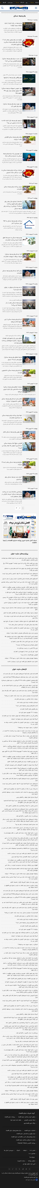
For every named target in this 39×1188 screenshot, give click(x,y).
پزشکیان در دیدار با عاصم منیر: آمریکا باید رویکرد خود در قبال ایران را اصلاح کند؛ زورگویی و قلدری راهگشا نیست (20, 774)
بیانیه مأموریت (21, 1161)
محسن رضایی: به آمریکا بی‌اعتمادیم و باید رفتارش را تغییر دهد (22, 806)
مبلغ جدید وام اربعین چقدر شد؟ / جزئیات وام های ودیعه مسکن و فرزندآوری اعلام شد (12, 42)
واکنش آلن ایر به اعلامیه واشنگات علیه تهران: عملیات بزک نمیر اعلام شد (20, 716)
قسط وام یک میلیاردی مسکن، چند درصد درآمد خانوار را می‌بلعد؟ (21, 696)
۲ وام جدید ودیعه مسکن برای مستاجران (13, 478)
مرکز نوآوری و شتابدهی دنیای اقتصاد (25, 1134)
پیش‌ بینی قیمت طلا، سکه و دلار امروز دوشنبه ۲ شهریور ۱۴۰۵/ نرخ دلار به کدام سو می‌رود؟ (20, 564)
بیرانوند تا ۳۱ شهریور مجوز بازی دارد (28, 712)
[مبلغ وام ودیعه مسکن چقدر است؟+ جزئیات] (28, 465)
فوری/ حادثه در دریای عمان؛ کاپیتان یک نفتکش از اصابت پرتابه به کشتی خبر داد (21, 629)
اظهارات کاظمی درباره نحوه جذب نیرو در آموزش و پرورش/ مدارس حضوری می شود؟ (21, 603)
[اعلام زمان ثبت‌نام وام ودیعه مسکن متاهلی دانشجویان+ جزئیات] (28, 402)
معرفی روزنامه (31, 1161)
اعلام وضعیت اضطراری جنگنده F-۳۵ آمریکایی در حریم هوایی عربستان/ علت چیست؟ (19, 681)
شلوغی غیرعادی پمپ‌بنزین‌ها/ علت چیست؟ (27, 645)
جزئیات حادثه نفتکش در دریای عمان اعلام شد (26, 699)
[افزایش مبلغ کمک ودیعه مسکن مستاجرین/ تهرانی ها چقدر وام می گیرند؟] (28, 446)
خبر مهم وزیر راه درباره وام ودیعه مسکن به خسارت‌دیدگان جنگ (12, 155)
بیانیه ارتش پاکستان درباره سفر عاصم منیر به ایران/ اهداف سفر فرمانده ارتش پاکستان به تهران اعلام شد (20, 559)
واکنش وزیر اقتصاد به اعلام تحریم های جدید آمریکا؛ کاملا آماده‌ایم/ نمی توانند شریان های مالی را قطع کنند (21, 801)
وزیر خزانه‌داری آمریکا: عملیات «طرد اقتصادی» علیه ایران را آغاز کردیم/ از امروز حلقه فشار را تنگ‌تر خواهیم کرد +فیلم (20, 844)
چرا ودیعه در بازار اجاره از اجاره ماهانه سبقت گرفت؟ (13, 24)
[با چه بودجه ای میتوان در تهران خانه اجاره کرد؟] (28, 291)
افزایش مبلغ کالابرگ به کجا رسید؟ (29, 655)
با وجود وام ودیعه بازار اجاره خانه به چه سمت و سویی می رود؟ (12, 122)
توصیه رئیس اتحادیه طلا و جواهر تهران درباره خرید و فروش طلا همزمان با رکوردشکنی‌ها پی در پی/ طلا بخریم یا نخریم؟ (21, 637)
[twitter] (26, 1169)
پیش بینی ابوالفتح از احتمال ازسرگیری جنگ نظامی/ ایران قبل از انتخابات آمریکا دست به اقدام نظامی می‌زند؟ (21, 593)
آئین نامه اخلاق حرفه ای (29, 1164)
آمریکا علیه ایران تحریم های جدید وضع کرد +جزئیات (24, 719)
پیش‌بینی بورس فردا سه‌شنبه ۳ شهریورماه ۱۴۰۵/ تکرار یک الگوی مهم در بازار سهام (20, 752)
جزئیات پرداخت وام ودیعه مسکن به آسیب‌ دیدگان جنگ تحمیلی (12, 171)
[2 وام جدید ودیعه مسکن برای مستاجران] (28, 479)
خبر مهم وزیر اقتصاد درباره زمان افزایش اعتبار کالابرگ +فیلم (22, 762)
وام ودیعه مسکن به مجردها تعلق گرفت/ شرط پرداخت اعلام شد (12, 239)
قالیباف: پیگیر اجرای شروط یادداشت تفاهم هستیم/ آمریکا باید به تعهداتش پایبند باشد (21, 869)
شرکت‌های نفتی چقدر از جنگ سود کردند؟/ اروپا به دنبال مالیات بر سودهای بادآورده (21, 737)
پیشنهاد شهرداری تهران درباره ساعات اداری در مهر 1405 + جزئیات (21, 1091)
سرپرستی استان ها (8, 1150)
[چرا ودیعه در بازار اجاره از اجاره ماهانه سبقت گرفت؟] (28, 26)
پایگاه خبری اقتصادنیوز (29, 1123)
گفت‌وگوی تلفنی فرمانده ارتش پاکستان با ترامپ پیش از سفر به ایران (20, 579)
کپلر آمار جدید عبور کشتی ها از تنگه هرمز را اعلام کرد (24, 642)
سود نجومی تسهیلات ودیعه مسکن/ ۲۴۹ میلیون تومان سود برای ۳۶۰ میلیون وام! (12, 90)
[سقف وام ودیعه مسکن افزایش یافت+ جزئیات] (28, 140)
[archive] (9, 1169)
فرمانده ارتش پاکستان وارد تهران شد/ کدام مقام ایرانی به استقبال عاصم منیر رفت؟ (21, 569)
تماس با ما (32, 1150)
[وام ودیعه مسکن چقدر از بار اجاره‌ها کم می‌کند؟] (28, 304)
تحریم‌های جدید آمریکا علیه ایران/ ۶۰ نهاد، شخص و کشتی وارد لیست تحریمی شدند (20, 574)
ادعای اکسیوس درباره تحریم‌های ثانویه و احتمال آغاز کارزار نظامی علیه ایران (20, 779)
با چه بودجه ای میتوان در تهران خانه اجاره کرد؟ (13, 288)
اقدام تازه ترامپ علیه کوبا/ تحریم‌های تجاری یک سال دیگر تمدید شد (20, 674)
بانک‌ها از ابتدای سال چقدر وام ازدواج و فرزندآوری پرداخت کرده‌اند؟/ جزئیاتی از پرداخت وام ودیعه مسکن (13, 205)
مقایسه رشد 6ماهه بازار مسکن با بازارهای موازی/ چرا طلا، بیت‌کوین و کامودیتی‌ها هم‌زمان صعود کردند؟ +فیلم (20, 959)
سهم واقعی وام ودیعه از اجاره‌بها (13, 78)
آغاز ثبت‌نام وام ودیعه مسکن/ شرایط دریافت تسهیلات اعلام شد (12, 255)
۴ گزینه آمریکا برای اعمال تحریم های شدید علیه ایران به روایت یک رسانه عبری (21, 617)
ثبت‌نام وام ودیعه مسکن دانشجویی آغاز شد (12, 371)
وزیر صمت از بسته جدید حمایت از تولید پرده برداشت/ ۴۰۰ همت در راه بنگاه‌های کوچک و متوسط (20, 732)
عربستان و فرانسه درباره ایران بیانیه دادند (27, 702)
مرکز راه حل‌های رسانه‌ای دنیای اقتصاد (25, 1140)
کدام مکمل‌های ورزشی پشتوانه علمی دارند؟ (27, 706)
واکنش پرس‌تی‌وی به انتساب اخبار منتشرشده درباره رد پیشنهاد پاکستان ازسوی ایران (20, 793)
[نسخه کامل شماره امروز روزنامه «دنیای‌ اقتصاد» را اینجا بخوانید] (19, 526)
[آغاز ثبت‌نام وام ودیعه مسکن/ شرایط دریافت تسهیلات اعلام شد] (28, 257)
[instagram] (29, 1169)
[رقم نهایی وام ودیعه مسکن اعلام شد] (28, 435)
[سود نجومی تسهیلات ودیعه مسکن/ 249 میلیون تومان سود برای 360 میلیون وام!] (28, 91)
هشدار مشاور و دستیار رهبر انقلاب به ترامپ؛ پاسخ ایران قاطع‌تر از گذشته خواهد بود (21, 886)
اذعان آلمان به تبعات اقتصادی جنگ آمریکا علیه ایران (25, 857)
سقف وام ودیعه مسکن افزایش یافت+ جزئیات (13, 138)
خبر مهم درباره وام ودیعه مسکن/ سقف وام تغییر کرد (12, 105)
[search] (2, 8)
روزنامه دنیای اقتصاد (10, 1117)
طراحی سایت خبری (31, 1180)
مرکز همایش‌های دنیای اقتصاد (13, 1130)
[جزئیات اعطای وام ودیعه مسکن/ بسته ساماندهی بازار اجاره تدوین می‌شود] (28, 389)
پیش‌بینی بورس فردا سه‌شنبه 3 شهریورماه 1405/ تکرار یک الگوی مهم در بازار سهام (20, 969)
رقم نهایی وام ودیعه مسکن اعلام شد (12, 433)
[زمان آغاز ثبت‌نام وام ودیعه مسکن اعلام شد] (28, 274)
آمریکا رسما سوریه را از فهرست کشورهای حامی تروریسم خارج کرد (21, 765)
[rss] (19, 1169)
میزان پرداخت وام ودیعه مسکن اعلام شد (13, 188)
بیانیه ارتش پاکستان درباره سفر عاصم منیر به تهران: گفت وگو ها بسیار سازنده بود (20, 691)
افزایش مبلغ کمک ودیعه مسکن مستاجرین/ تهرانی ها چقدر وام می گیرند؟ (12, 445)
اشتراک (18, 1150)
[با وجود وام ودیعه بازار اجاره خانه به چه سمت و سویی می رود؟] (28, 123)
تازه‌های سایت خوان (19, 669)
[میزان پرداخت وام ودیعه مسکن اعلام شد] (28, 190)
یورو (21, 2)
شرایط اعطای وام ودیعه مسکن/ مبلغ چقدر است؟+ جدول (13, 358)
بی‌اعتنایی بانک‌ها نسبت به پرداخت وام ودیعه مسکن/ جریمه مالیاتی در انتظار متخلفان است (12, 494)
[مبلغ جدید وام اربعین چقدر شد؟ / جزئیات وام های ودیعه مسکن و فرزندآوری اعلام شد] (28, 43)
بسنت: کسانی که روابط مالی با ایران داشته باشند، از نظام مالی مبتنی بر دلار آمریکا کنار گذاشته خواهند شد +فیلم (20, 829)
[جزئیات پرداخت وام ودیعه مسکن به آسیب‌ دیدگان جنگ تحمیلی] (28, 173)
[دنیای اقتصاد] (19, 8)
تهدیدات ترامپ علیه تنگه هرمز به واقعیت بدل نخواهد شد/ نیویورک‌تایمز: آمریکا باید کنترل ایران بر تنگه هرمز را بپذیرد (23, 861)
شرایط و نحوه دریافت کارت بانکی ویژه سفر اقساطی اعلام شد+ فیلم (21, 613)
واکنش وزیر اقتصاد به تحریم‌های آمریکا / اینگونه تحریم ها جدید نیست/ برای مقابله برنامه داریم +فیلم (21, 769)
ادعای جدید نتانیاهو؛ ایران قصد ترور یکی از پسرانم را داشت (22, 662)
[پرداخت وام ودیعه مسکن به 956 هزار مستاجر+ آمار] (28, 224)
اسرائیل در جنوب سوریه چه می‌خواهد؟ (28, 727)
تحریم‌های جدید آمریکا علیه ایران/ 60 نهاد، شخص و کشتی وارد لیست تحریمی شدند (20, 1001)
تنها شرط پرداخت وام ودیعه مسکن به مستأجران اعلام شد (12, 416)
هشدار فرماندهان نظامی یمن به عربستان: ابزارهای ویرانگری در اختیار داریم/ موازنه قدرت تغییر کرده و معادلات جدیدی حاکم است (20, 747)
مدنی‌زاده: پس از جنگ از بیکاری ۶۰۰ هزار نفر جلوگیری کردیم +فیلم (21, 789)
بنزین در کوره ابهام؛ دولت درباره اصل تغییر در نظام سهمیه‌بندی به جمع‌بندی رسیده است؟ (21, 834)
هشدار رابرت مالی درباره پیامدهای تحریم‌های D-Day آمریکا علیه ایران (20, 677)
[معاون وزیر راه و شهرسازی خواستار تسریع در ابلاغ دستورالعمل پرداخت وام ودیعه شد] (28, 339)
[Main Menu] (36, 8)
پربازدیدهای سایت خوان (19, 554)
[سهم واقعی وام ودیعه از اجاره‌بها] (28, 78)
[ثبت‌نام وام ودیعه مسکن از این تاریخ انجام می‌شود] (28, 322)
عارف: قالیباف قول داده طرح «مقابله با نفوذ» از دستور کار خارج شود (20, 621)
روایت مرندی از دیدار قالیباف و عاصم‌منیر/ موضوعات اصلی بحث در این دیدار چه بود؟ (19, 849)
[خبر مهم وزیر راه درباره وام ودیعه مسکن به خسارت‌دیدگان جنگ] (28, 157)
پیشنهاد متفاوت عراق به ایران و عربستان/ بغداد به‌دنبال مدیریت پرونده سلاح (20, 608)
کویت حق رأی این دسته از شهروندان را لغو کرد (26, 652)
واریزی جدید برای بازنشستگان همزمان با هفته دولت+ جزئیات (22, 633)
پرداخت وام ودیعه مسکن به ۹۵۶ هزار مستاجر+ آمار (12, 222)
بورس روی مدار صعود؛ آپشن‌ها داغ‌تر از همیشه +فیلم (24, 882)
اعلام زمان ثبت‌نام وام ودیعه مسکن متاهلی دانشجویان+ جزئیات (12, 400)
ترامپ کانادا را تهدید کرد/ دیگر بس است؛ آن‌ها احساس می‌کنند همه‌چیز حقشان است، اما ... (19, 583)
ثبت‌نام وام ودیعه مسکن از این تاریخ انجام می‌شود (13, 320)
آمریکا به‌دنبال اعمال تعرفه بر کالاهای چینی (27, 797)
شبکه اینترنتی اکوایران (29, 1120)
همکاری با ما (32, 1154)
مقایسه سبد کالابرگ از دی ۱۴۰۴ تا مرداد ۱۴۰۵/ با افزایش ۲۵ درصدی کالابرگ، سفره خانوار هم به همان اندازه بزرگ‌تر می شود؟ (20, 598)
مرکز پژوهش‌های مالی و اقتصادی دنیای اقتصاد (23, 1137)
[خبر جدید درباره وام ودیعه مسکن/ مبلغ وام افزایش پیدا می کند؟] (28, 62)
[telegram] (22, 1169)
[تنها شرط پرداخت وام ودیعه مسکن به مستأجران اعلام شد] (28, 418)
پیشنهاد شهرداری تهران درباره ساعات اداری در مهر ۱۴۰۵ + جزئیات (21, 658)
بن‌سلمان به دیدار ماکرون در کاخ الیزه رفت (27, 816)
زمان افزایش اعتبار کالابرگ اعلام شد (29, 709)
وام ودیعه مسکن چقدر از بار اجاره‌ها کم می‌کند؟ (14, 304)
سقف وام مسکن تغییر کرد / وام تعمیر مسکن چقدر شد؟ (23, 625)
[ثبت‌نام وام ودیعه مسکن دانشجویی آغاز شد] (28, 373)
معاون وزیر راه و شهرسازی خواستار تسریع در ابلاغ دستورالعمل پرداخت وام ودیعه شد (12, 340)
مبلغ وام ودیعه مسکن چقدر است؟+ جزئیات (12, 463)
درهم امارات (5, 2)
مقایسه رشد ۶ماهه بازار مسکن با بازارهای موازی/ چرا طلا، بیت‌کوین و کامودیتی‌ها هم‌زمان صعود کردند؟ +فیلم (20, 742)
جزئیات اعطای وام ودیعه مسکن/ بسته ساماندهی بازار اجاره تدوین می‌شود (12, 389)
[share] (16, 1169)
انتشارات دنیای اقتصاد (29, 1130)
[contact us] (12, 1169)
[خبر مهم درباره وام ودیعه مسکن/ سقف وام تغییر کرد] (28, 107)
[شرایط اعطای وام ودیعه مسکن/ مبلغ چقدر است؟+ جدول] (28, 360)
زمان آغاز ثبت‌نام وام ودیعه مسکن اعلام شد (12, 272)
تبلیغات (25, 1150)
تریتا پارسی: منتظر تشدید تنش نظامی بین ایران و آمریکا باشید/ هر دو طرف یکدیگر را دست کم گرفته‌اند (20, 686)
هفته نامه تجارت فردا (15, 1120)
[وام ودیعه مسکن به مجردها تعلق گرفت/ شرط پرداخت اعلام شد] (28, 241)
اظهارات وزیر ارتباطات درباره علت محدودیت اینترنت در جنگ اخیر (21, 865)
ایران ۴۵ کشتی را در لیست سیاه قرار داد (27, 648)
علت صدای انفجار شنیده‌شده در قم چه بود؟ (26, 824)
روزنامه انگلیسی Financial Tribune (26, 1143)
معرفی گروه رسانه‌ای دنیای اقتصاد (26, 1117)
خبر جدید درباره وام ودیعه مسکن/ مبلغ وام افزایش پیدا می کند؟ (12, 60)
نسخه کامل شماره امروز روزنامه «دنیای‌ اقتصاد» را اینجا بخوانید (20, 542)
